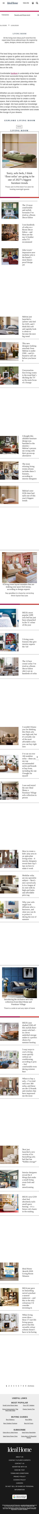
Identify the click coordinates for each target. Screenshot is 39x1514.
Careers (19, 1483)
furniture (14, 73)
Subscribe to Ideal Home (10, 1432)
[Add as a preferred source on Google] (19, 1497)
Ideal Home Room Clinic (10, 1436)
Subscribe (26, 3)
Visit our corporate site (27, 1506)
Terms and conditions (19, 1473)
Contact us (19, 1463)
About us (19, 1457)
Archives (31, 1386)
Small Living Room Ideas (10, 1405)
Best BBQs (28, 1419)
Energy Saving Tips (29, 1409)
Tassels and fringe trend (22, 15)
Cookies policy (19, 1480)
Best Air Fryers (28, 1423)
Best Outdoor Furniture (10, 1423)
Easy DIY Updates (28, 1405)
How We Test (19, 1470)
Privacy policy (19, 1476)
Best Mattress (10, 1419)
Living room (15, 25)
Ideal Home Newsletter (29, 1432)
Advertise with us (19, 1467)
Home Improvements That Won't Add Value (10, 1409)
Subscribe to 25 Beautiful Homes (28, 1437)
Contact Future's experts (19, 1460)
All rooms (3, 25)
